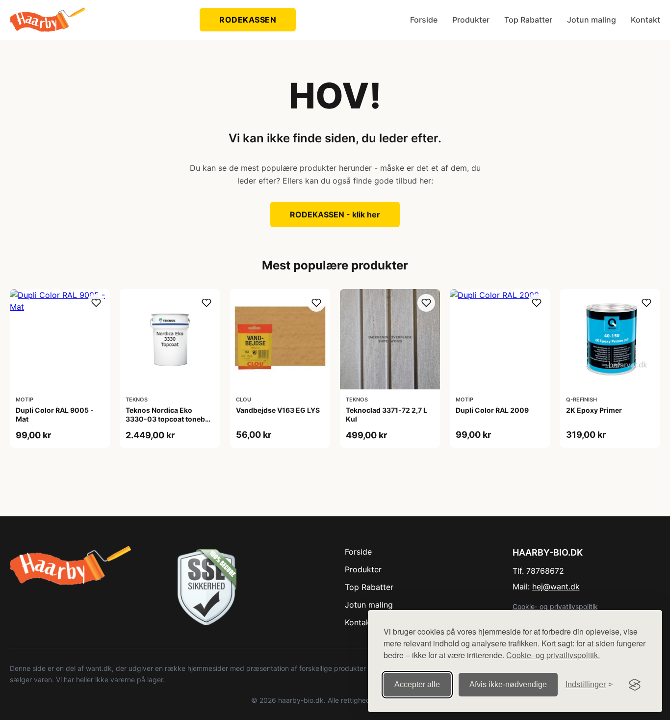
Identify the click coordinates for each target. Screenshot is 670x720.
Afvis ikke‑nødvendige (508, 684)
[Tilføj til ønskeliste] (96, 303)
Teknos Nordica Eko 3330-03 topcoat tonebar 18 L (169, 419)
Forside (424, 20)
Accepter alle (417, 684)
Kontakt (645, 20)
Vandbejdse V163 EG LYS (278, 410)
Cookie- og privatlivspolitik (555, 606)
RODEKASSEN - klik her (335, 214)
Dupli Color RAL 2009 (492, 410)
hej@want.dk (556, 586)
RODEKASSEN (247, 20)
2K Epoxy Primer (594, 410)
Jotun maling (591, 20)
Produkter (471, 20)
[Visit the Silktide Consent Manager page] (634, 684)
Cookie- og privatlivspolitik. (553, 655)
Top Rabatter (528, 20)
